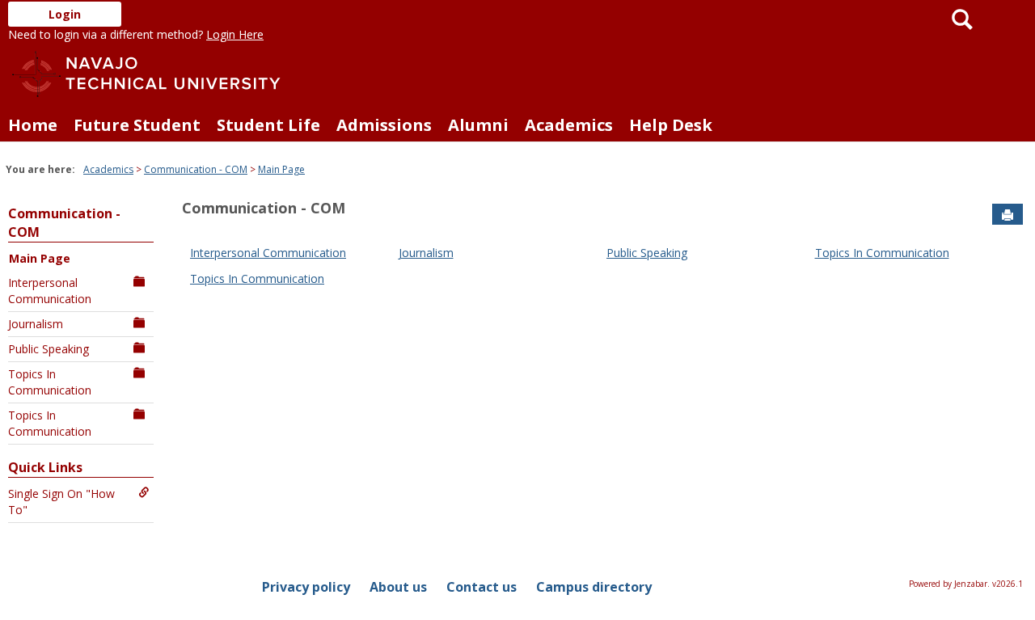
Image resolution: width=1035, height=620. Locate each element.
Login (65, 14)
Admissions (384, 125)
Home (32, 125)
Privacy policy (306, 587)
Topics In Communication (49, 382)
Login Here (235, 34)
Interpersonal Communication (49, 290)
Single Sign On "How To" (61, 501)
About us (398, 587)
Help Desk (670, 125)
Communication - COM (195, 169)
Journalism (35, 323)
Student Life (268, 125)
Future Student (137, 125)
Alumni (478, 125)
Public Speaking (48, 348)
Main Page (281, 169)
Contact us (481, 587)
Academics (569, 125)
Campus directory (594, 587)
